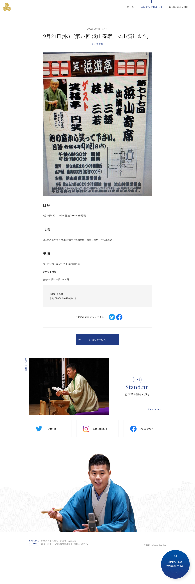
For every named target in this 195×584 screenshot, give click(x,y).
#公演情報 (97, 44)
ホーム (130, 6)
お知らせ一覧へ (97, 339)
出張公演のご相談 (178, 6)
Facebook (146, 428)
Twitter (51, 428)
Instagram (100, 428)
